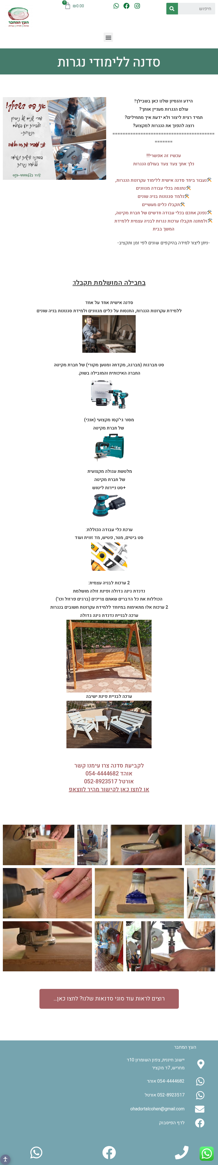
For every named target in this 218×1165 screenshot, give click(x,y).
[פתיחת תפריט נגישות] (5, 1160)
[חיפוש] (172, 8)
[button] (108, 37)
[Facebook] (126, 6)
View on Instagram (96, 1054)
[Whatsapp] (116, 6)
